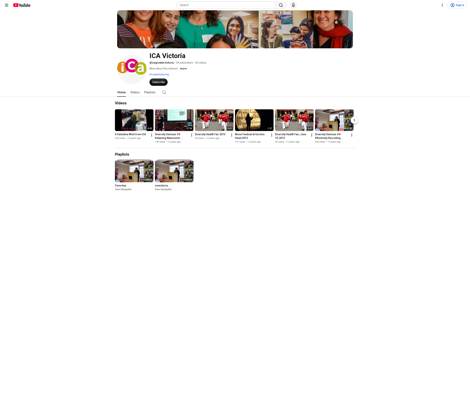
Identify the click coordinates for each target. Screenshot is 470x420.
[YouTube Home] (21, 5)
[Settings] (442, 5)
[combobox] (227, 5)
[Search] (281, 5)
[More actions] (151, 135)
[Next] (354, 120)
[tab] (121, 92)
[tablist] (235, 92)
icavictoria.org (160, 74)
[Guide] (6, 5)
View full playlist (123, 189)
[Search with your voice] (293, 5)
